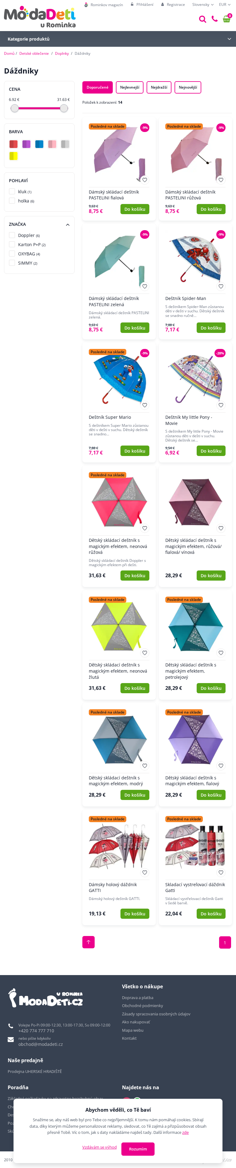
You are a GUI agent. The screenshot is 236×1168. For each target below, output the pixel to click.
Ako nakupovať (136, 1022)
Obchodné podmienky (142, 1005)
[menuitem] (104, 5)
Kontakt (129, 1038)
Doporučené (97, 87)
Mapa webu (133, 1030)
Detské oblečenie (34, 53)
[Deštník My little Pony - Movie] (195, 402)
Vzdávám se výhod (99, 1147)
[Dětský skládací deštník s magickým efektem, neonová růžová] (119, 526)
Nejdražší (159, 87)
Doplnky (62, 53)
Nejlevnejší (129, 87)
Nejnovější (188, 87)
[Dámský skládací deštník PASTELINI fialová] (119, 168)
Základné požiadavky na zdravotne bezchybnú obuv (56, 1098)
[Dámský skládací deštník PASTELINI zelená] (119, 281)
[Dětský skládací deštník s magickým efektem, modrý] (119, 754)
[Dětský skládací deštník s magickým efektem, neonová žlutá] (119, 645)
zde (185, 1132)
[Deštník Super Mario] (119, 402)
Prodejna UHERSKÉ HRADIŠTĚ (35, 1071)
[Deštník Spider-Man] (195, 281)
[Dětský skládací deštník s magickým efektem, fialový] (195, 754)
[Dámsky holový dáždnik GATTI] (119, 867)
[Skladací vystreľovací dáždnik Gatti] (195, 867)
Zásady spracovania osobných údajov (156, 1014)
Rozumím (138, 1149)
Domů (9, 53)
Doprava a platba (137, 997)
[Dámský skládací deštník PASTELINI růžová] (195, 168)
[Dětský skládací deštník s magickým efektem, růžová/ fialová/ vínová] (195, 526)
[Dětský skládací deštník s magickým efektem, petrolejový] (195, 645)
